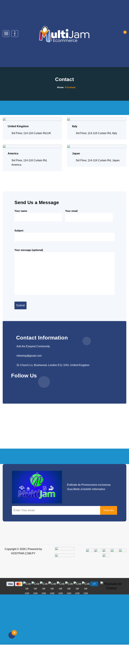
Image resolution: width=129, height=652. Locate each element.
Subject (18, 230)
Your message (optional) (28, 250)
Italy (74, 126)
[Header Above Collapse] (14, 33)
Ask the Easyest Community (33, 346)
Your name (20, 211)
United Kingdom (18, 126)
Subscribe (108, 510)
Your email (71, 211)
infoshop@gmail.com (29, 355)
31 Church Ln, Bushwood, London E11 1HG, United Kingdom (52, 365)
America (13, 153)
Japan (76, 153)
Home (60, 87)
